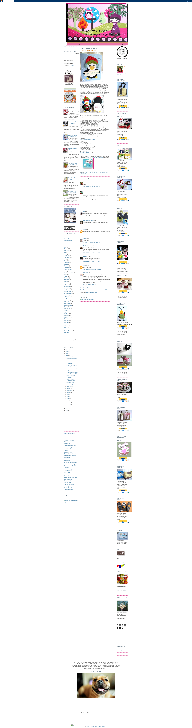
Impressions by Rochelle (70, 455)
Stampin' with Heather (69, 484)
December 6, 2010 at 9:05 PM (91, 242)
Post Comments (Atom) (91, 292)
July (68, 394)
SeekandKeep (67, 474)
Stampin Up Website (98, 157)
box (65, 252)
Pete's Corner (67, 296)
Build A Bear (67, 255)
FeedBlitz (72, 65)
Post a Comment (84, 287)
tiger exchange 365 (89, 281)
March (68, 402)
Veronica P (85, 256)
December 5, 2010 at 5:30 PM (91, 208)
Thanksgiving (67, 317)
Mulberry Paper (67, 291)
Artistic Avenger (68, 441)
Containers (66, 267)
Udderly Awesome (68, 489)
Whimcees (85, 190)
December (69, 357)
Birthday (66, 248)
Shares (65, 306)
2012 (67, 351)
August (68, 392)
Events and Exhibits (68, 272)
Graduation (66, 283)
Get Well (66, 281)
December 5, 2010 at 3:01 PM (91, 186)
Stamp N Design (68, 479)
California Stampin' (68, 447)
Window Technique (68, 330)
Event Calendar (67, 237)
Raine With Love (68, 470)
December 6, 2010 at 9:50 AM (91, 226)
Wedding (66, 329)
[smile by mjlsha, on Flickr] (96, 697)
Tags (65, 312)
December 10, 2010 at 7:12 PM (92, 252)
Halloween (66, 284)
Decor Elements (67, 269)
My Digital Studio (68, 293)
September (69, 390)
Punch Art (66, 300)
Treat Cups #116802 (84, 152)
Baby (65, 247)
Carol (84, 229)
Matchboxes (67, 286)
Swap (65, 310)
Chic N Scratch (67, 448)
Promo (65, 298)
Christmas (66, 262)
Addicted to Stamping (69, 440)
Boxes (65, 254)
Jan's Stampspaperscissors (70, 462)
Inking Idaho (67, 457)
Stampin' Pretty (67, 482)
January (69, 406)
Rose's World (67, 472)
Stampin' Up (67, 308)
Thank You (66, 315)
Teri (84, 211)
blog (88, 157)
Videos (65, 327)
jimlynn (85, 181)
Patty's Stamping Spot (69, 469)
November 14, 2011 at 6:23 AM (92, 261)
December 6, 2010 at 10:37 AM (92, 235)
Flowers (66, 277)
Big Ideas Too (67, 443)
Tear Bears (66, 313)
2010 (67, 355)
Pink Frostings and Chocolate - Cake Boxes (72, 150)
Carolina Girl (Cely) (87, 245)
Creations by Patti (68, 452)
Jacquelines (67, 460)
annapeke (85, 272)
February (69, 404)
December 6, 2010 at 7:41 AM (91, 217)
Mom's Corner (67, 289)
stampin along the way (88, 220)
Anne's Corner (120, 593)
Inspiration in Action (69, 459)
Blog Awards (67, 250)
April (68, 400)
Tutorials (66, 324)
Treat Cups (66, 322)
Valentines (66, 325)
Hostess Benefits (68, 240)
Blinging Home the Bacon (70, 445)
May (68, 398)
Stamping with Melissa (69, 486)
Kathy (84, 265)
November (69, 386)
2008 (67, 410)
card (65, 259)
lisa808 (84, 238)
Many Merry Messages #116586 (87, 139)
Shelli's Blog (67, 475)
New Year (66, 295)
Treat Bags (66, 320)
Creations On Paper (119, 650)
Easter (65, 271)
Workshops (66, 332)
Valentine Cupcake (72, 110)
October (69, 388)
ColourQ (66, 264)
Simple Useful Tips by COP (70, 477)
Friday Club (67, 279)
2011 (67, 353)
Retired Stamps (67, 301)
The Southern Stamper (69, 487)
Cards (65, 260)
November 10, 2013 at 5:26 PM (92, 269)
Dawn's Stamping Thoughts (70, 453)
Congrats (66, 265)
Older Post (107, 289)
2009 (67, 408)
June (68, 396)
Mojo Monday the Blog (69, 464)
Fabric (65, 274)
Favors (65, 276)
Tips (65, 318)
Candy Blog (67, 257)
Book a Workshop (68, 238)
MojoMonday (67, 288)
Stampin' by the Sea (68, 480)
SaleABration (67, 303)
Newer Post (82, 289)
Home (95, 289)
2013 (67, 349)
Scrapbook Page (68, 305)
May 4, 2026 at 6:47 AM (89, 284)
